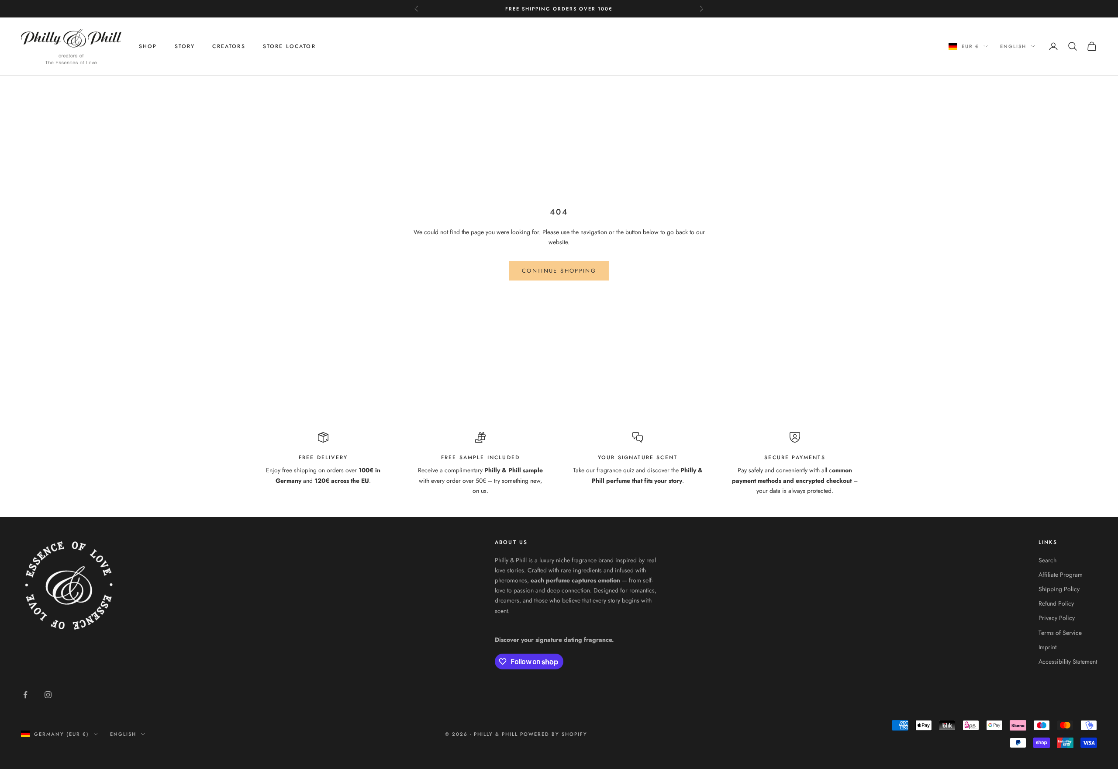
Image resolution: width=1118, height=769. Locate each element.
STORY (185, 46)
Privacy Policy (1057, 617)
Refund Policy (1056, 603)
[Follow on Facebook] (25, 694)
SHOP (148, 46)
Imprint (1047, 647)
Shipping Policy (1059, 589)
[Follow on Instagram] (48, 694)
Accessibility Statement (1068, 661)
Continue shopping (559, 271)
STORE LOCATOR (289, 46)
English (1013, 46)
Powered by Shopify (553, 734)
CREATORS (228, 46)
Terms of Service (1060, 632)
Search (1047, 560)
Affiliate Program (1061, 574)
